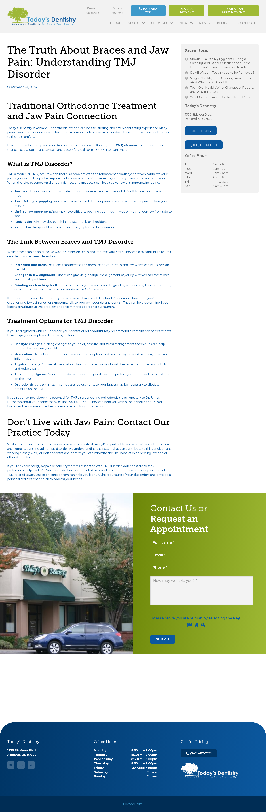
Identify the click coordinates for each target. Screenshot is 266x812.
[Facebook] (10, 765)
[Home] (210, 770)
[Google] (21, 765)
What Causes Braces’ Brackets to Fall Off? (220, 97)
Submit (163, 639)
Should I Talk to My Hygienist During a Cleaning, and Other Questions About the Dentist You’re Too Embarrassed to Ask (220, 63)
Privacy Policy (133, 804)
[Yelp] (31, 765)
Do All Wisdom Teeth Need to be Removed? (222, 72)
